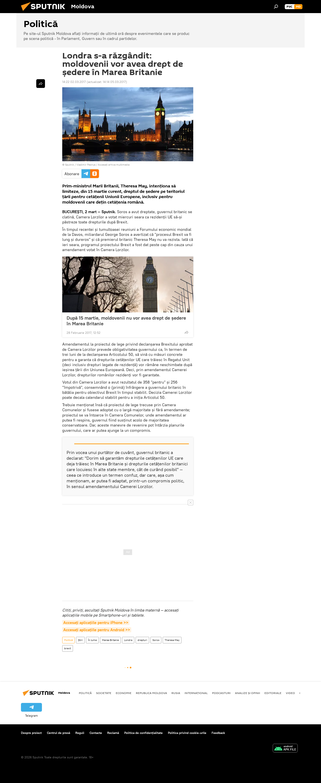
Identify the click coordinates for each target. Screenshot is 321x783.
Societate (103, 693)
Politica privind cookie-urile (187, 733)
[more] (186, 332)
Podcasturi (221, 693)
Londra (128, 640)
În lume (92, 640)
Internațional (196, 693)
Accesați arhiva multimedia (113, 164)
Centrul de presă (58, 733)
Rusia (175, 693)
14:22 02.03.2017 (74, 82)
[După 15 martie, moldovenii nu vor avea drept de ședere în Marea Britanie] (127, 284)
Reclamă (113, 733)
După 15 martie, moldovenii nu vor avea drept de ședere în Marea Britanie (126, 320)
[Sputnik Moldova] (45, 12)
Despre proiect (31, 733)
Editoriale (272, 693)
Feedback (218, 733)
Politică (68, 640)
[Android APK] (285, 749)
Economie (123, 693)
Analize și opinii (247, 693)
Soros (155, 640)
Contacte (96, 733)
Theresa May (172, 640)
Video (290, 693)
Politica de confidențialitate (143, 733)
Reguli (79, 733)
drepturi (142, 640)
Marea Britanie (110, 640)
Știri (80, 640)
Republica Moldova (151, 693)
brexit (67, 648)
